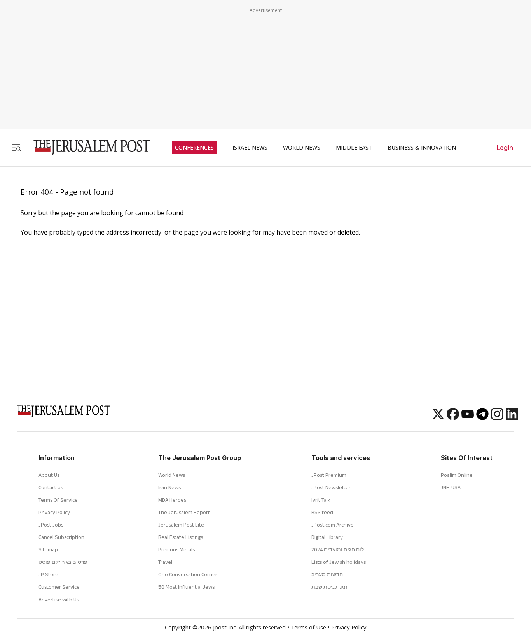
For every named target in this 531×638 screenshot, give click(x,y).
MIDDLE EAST (354, 147)
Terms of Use (308, 628)
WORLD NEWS (301, 147)
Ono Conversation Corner (187, 574)
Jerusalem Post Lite (181, 525)
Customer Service (59, 587)
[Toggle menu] (16, 147)
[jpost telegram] (482, 418)
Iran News (169, 487)
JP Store (48, 574)
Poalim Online (457, 475)
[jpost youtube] (467, 418)
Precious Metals (176, 549)
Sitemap (48, 549)
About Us (48, 475)
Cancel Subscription (61, 537)
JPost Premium (328, 475)
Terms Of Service (58, 500)
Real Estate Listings (180, 537)
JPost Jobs (50, 525)
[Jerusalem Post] (86, 147)
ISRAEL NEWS (249, 147)
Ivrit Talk (320, 500)
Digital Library (327, 537)
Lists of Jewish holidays (338, 562)
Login (504, 147)
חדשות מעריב (327, 574)
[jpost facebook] (453, 418)
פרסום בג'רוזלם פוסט (62, 562)
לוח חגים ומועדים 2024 (337, 549)
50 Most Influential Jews (186, 587)
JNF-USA (451, 487)
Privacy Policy (54, 512)
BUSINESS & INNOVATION (422, 147)
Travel (165, 562)
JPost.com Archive (332, 525)
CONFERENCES (194, 147)
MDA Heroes (172, 500)
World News (171, 475)
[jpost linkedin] (512, 418)
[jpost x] (438, 418)
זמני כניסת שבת (329, 587)
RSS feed (322, 512)
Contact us (50, 487)
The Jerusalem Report (184, 512)
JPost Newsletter (331, 487)
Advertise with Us (58, 599)
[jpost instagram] (497, 418)
